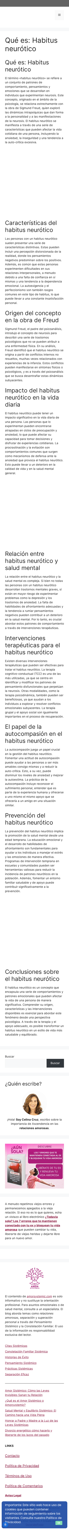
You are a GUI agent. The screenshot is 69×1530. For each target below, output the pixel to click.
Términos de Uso (18, 1476)
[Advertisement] (34, 183)
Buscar (9, 1056)
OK (58, 1523)
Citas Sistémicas (16, 1346)
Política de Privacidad (22, 1466)
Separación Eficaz (17, 1374)
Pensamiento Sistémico (21, 1363)
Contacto (12, 1456)
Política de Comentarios (24, 1486)
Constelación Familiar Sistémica (26, 1351)
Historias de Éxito (17, 1357)
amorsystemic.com (39, 1296)
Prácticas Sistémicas (19, 1368)
